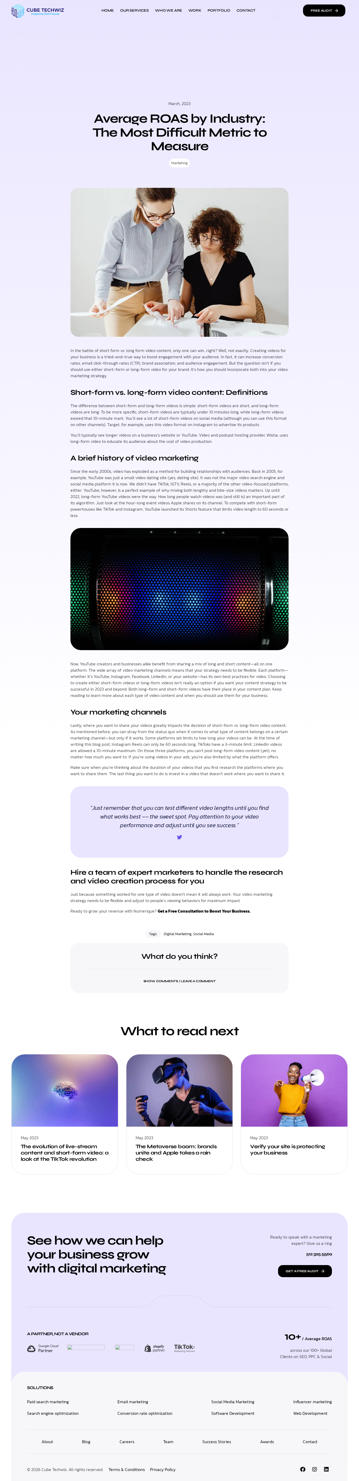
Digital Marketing (178, 934)
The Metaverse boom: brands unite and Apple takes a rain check (176, 1152)
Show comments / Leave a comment (179, 981)
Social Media (203, 934)
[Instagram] (314, 1469)
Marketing (179, 163)
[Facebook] (303, 1469)
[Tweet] (179, 837)
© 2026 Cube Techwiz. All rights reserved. (65, 1469)
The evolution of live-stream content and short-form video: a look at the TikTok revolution (64, 1152)
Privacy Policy (163, 1469)
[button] (179, 977)
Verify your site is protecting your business (287, 1149)
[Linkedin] (326, 1469)
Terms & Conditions (127, 1469)
